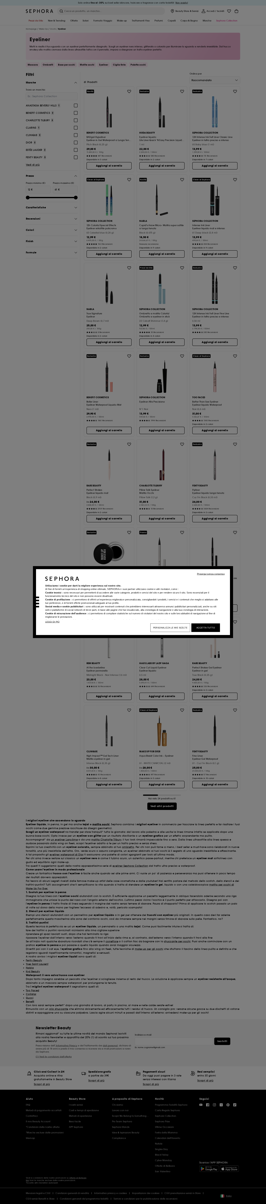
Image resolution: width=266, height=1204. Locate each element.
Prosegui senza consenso (211, 573)
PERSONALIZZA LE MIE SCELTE (170, 627)
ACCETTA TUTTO (205, 627)
